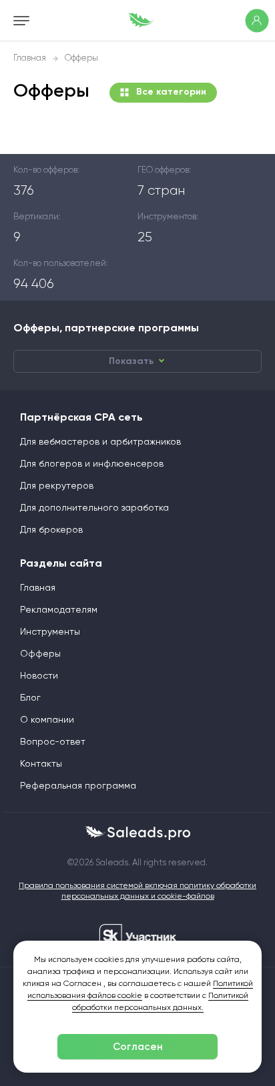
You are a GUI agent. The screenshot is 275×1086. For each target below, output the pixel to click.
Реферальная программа (78, 786)
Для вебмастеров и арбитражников (100, 442)
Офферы (40, 654)
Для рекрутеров (56, 486)
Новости (39, 676)
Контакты (41, 764)
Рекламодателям (58, 610)
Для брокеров (51, 530)
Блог (30, 698)
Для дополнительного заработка (94, 508)
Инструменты (50, 632)
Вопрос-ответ (52, 742)
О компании (47, 720)
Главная (29, 58)
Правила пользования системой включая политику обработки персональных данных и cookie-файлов (137, 891)
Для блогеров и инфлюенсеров (92, 464)
